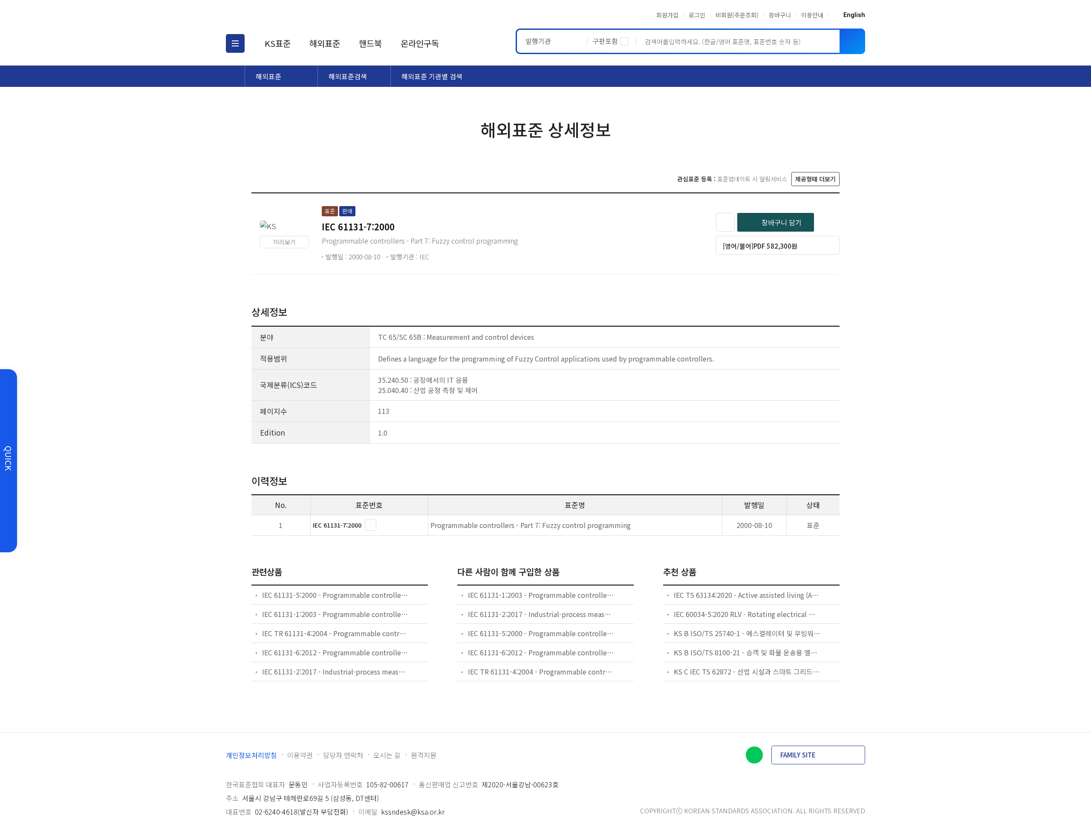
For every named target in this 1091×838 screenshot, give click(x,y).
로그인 (697, 15)
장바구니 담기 (782, 222)
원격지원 (423, 755)
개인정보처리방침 (251, 755)
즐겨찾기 (725, 222)
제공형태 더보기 (815, 179)
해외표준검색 (348, 76)
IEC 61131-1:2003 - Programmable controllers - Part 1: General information (336, 614)
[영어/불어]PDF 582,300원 (760, 245)
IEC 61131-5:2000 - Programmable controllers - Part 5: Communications (336, 595)
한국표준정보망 (276, 15)
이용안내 (812, 15)
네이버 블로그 (754, 754)
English (854, 14)
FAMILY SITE (798, 754)
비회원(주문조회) (737, 15)
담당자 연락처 (343, 755)
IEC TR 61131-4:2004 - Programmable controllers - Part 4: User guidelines (336, 633)
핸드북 (370, 43)
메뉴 (235, 43)
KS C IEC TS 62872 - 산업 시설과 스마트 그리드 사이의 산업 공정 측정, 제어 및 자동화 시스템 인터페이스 (747, 671)
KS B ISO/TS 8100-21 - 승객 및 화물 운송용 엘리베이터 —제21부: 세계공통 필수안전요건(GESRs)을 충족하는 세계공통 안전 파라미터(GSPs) (747, 652)
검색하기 (852, 41)
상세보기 (370, 525)
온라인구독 (420, 43)
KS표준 (278, 43)
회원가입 (667, 15)
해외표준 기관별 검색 (431, 76)
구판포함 (605, 41)
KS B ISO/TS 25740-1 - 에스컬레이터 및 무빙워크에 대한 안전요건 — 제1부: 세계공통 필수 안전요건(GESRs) (747, 633)
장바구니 (780, 15)
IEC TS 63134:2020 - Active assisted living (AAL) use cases (747, 595)
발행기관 (538, 41)
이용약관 (300, 755)
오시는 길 (387, 755)
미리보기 (285, 242)
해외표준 (324, 43)
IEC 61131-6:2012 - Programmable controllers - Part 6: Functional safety (336, 652)
